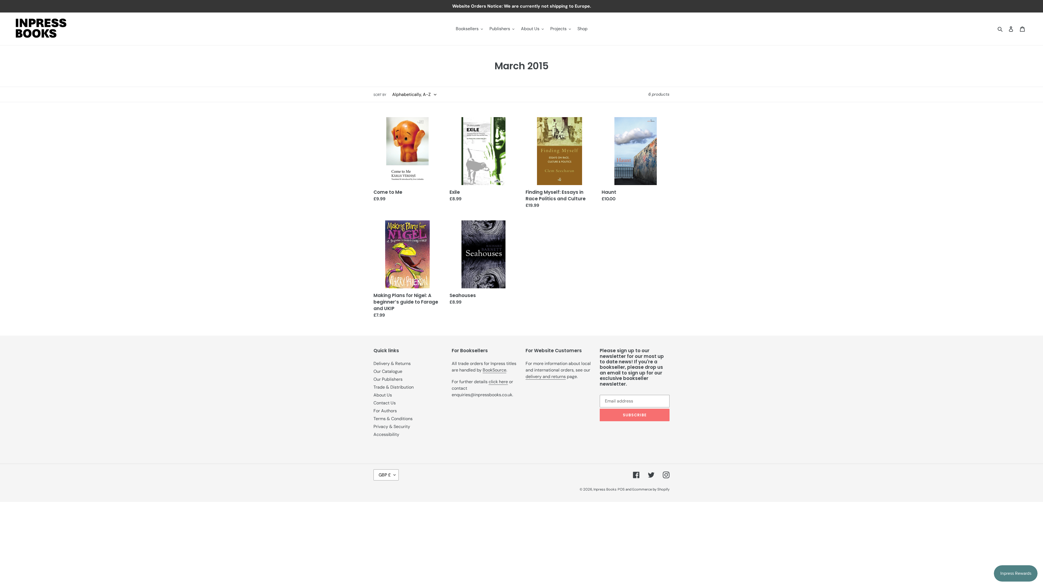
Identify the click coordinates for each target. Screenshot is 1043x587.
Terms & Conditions (393, 418)
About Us (382, 395)
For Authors (385, 411)
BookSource (494, 370)
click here (498, 382)
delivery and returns (546, 376)
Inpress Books (605, 489)
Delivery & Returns (392, 363)
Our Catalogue (387, 371)
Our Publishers (388, 379)
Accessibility (386, 434)
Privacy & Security (391, 426)
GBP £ (385, 475)
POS (621, 489)
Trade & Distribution (393, 387)
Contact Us (384, 403)
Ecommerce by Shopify (651, 489)
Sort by (379, 95)
